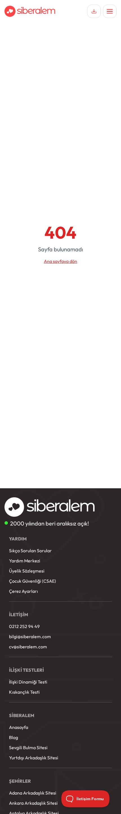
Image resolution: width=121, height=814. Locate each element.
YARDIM (18, 539)
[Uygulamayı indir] (94, 11)
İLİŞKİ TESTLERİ (26, 670)
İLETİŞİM (18, 614)
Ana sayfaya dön (60, 261)
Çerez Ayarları (23, 591)
